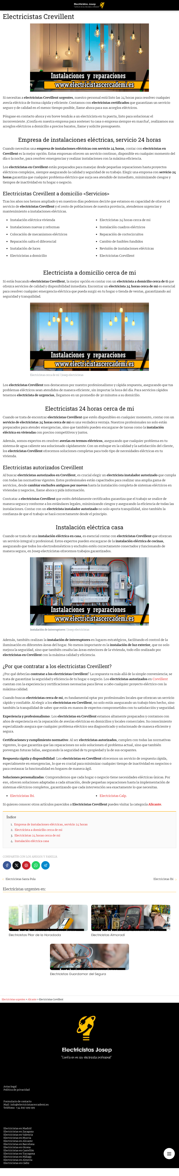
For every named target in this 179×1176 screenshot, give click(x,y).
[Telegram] (45, 865)
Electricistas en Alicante (18, 1141)
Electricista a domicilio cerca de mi (38, 830)
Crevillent (160, 679)
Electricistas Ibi (163, 879)
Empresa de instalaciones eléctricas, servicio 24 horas (51, 824)
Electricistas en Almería (17, 1159)
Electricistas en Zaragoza (18, 1131)
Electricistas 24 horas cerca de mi (37, 835)
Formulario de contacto (17, 1101)
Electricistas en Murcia (17, 1137)
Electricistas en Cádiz (16, 1163)
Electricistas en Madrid (17, 1128)
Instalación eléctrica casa (32, 841)
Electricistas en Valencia (18, 1134)
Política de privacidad (16, 1089)
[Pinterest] (26, 865)
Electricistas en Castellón (18, 1150)
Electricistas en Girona (17, 1147)
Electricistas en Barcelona (18, 1144)
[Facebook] (7, 865)
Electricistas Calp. (113, 796)
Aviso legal (10, 1086)
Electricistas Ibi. (22, 796)
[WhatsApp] (36, 865)
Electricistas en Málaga (17, 1156)
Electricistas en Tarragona (19, 1153)
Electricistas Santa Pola (20, 879)
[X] (16, 865)
